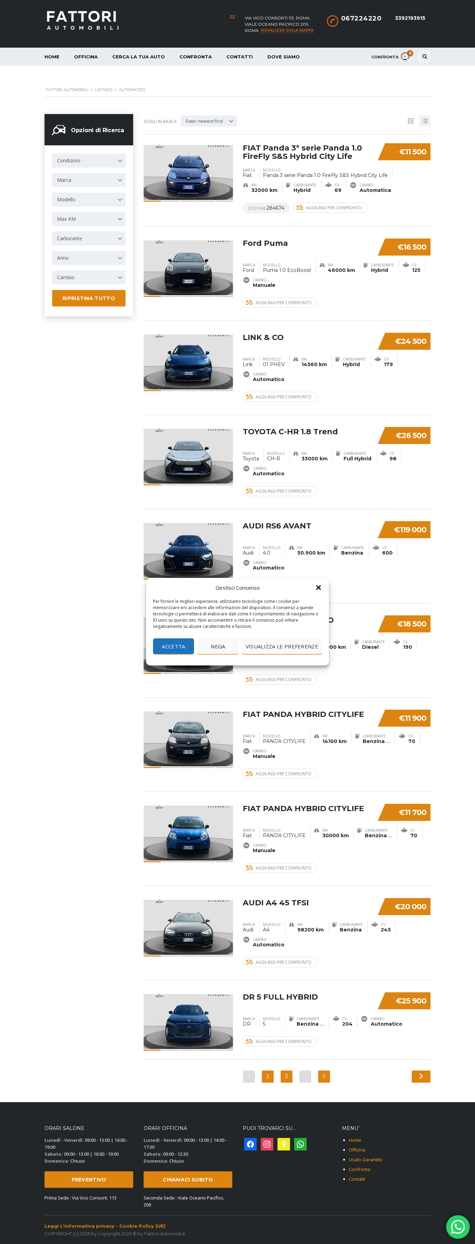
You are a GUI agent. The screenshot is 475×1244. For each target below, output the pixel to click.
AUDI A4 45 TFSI (276, 902)
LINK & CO (263, 337)
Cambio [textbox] (65, 277)
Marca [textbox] (64, 180)
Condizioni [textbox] (68, 160)
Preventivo (89, 1180)
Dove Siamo (283, 56)
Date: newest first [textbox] (204, 121)
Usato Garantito (366, 1159)
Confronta (195, 56)
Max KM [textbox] (66, 219)
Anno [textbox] (63, 258)
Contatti (239, 56)
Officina (86, 56)
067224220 (361, 18)
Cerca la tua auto (138, 56)
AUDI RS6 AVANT (277, 526)
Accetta (173, 646)
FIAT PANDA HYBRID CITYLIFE (303, 714)
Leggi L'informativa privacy (79, 1226)
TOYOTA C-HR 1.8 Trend (290, 431)
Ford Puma (265, 243)
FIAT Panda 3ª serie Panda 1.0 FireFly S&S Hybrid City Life (302, 152)
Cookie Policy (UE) (142, 1226)
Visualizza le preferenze (282, 646)
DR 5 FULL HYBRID (280, 997)
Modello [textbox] (66, 199)
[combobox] (89, 161)
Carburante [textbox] (69, 238)
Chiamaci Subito (188, 1180)
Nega (218, 646)
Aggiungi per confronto (334, 208)
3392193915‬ (410, 18)
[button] (318, 587)
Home (52, 56)
